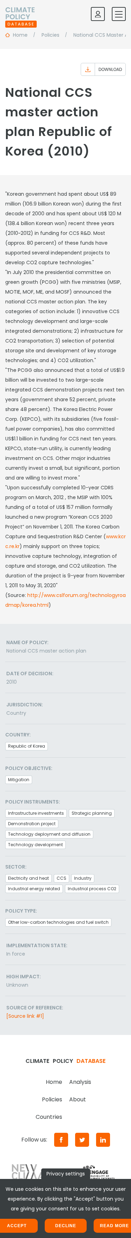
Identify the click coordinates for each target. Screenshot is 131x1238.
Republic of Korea (26, 746)
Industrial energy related (34, 889)
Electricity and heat (28, 878)
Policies (52, 1099)
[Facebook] (61, 1140)
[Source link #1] (25, 1016)
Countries (49, 1117)
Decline (65, 1225)
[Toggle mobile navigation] (119, 14)
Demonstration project (32, 824)
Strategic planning (92, 813)
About (77, 1099)
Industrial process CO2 (92, 889)
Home (54, 1082)
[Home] (21, 14)
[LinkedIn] (103, 1140)
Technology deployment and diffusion (49, 834)
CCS (61, 878)
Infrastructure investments (36, 813)
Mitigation (18, 780)
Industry (83, 878)
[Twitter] (82, 1140)
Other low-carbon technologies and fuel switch (58, 922)
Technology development (35, 845)
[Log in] (98, 14)
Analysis (80, 1082)
